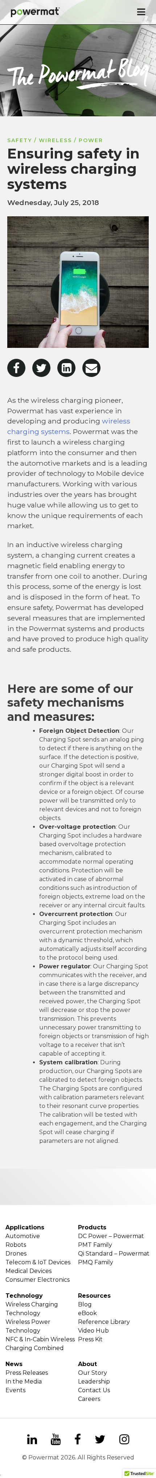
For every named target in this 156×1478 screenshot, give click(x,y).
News (13, 1364)
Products (92, 1227)
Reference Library (104, 1321)
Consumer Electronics (37, 1279)
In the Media (23, 1381)
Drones (15, 1253)
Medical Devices (28, 1271)
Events (15, 1390)
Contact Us (94, 1390)
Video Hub (93, 1330)
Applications (24, 1227)
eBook (87, 1313)
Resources (94, 1295)
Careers (89, 1398)
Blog (85, 1304)
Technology (24, 1295)
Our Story (92, 1372)
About (87, 1364)
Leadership (94, 1381)
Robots (15, 1244)
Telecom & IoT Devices (37, 1262)
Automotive (22, 1236)
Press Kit (90, 1339)
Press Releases (26, 1372)
